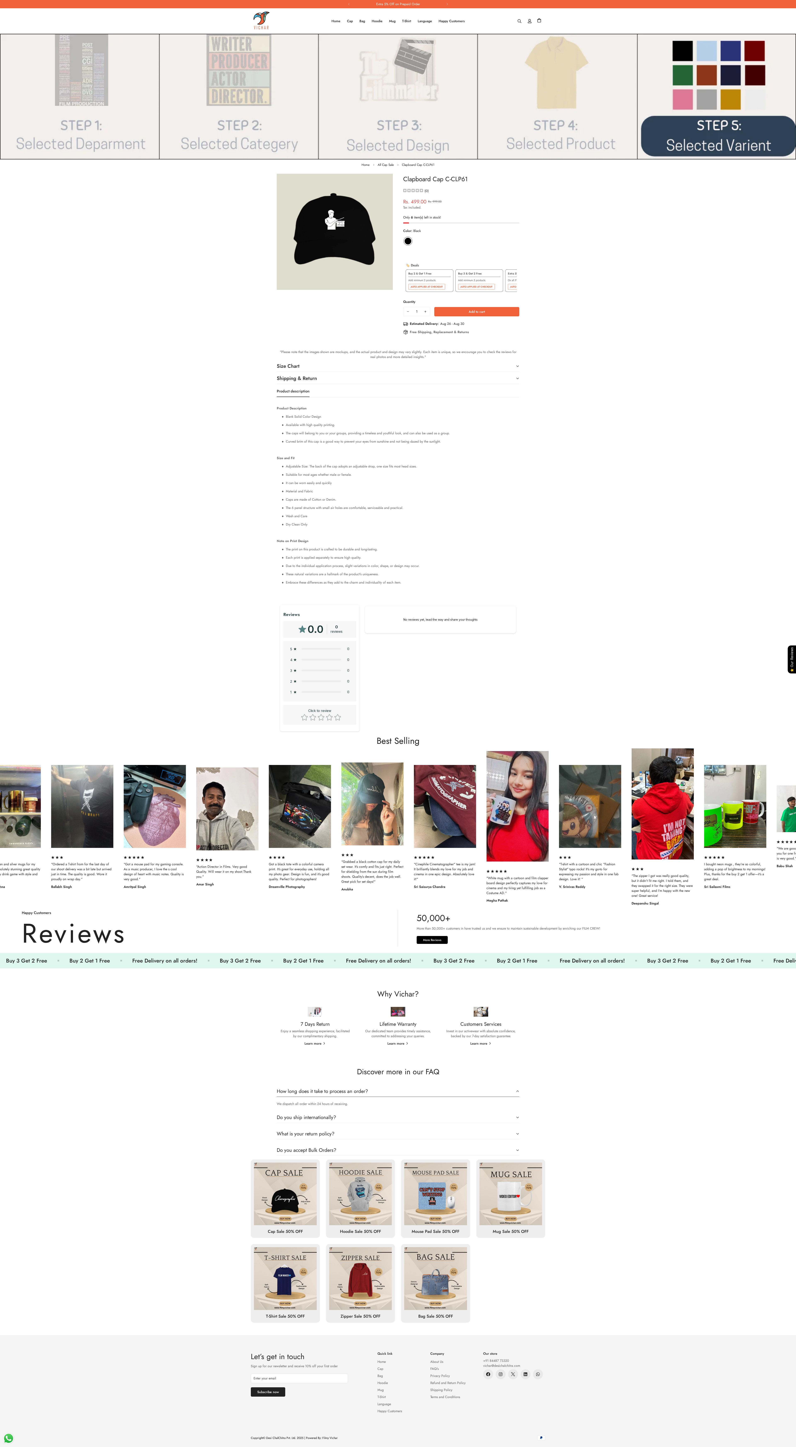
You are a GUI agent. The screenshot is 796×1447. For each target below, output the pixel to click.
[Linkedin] (525, 1374)
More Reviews (432, 940)
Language (425, 21)
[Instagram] (501, 1374)
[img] (413, 191)
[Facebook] (488, 1374)
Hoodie (377, 21)
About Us (436, 1361)
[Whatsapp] (538, 1374)
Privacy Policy (440, 1375)
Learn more (313, 1043)
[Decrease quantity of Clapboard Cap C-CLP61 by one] (408, 311)
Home (335, 21)
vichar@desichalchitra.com (501, 1365)
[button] (539, 21)
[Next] (447, 4)
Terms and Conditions (445, 1397)
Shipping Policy (441, 1390)
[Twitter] (513, 1374)
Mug (392, 21)
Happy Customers (452, 21)
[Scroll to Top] (788, 1424)
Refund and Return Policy (448, 1382)
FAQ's (434, 1368)
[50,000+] (398, 930)
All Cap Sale (386, 165)
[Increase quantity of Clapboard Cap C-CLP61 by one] (425, 311)
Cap (350, 21)
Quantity (409, 301)
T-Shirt (406, 21)
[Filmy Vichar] (266, 21)
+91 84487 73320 (496, 1360)
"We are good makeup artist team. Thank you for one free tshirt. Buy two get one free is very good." (532, 853)
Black (408, 241)
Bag (362, 21)
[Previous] (348, 4)
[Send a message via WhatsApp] (8, 1438)
